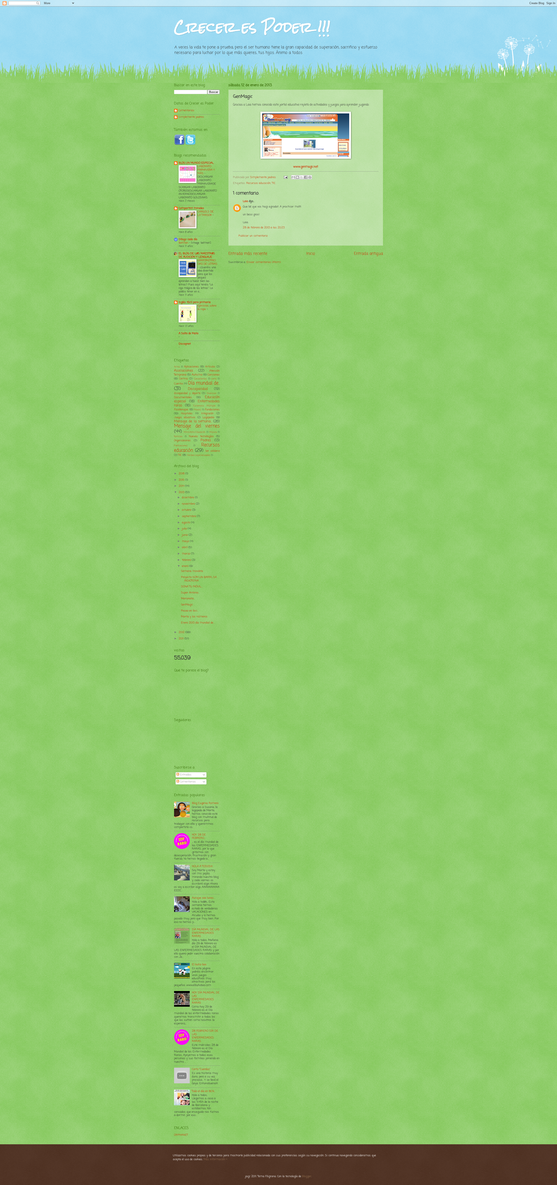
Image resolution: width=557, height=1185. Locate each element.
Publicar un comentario (253, 236)
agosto (186, 523)
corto (213, 379)
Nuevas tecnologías (201, 436)
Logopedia (208, 417)
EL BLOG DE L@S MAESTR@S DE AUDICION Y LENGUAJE (197, 255)
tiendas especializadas (198, 455)
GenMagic (187, 605)
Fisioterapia (181, 410)
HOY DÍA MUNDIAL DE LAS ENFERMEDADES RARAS (206, 998)
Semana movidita (192, 571)
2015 (182, 480)
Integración (207, 414)
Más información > (215, 1159)
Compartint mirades (191, 208)
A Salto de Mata (188, 333)
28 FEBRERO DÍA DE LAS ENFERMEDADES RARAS (205, 1036)
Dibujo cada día (188, 239)
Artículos (210, 367)
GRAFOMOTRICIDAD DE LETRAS (207, 262)
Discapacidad (198, 389)
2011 (182, 639)
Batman (184, 243)
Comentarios (186, 111)
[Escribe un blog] (297, 177)
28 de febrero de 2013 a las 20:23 (264, 228)
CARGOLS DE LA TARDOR (205, 213)
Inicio (310, 254)
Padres (206, 440)
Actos (177, 367)
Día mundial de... (204, 383)
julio (185, 529)
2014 (182, 486)
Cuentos (178, 384)
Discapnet (185, 344)
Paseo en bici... (189, 611)
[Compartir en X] (301, 177)
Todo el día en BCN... (203, 1091)
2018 (182, 474)
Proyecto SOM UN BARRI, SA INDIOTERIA (199, 579)
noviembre (189, 504)
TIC (273, 183)
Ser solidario (212, 451)
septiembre (189, 516)
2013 (182, 492)
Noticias (178, 436)
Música (213, 432)
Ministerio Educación (194, 432)
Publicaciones (181, 445)
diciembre (188, 498)
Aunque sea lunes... (203, 898)
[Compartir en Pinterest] (310, 177)
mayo (186, 541)
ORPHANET (181, 1135)
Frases (197, 409)
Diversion (211, 393)
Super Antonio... (190, 593)
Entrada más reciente (247, 254)
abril (185, 547)
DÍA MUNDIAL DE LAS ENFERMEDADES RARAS (206, 932)
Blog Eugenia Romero (205, 803)
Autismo (197, 375)
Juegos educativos (184, 418)
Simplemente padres (191, 117)
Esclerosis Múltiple (204, 406)
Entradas (185, 775)
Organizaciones (182, 441)
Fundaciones (212, 410)
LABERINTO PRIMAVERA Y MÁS (206, 169)
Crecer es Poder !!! (252, 27)
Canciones (214, 375)
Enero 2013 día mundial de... (198, 623)
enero (185, 566)
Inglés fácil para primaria (195, 302)
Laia (245, 201)
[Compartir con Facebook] (306, 177)
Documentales (183, 397)
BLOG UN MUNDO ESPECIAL (196, 163)
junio (185, 535)
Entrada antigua (368, 254)
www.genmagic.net (305, 167)
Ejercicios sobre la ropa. (207, 307)
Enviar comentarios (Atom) (264, 262)
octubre (187, 510)
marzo (186, 554)
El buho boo (199, 964)
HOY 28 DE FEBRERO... (199, 836)
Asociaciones (183, 370)
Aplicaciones (191, 367)
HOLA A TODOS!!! (202, 866)
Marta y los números (194, 617)
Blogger (306, 1176)
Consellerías (200, 379)
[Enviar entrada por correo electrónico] (285, 177)
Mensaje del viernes (197, 426)
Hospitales (187, 414)
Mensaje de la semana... (193, 421)
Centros (183, 379)
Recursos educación (258, 183)
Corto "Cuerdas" (201, 1069)
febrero (187, 560)
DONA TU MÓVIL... (192, 587)
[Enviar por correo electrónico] (293, 177)
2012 (182, 632)
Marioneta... (188, 599)
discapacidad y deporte (187, 393)
